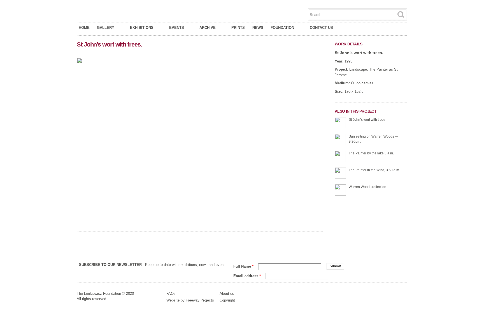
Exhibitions (141, 27)
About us (227, 293)
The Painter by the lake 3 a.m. (371, 153)
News (257, 27)
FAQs (171, 293)
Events (176, 27)
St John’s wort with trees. (359, 52)
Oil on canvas (362, 83)
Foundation (282, 27)
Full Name (243, 266)
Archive (207, 27)
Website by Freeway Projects (190, 300)
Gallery (105, 27)
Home (84, 27)
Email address (247, 276)
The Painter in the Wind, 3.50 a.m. (374, 170)
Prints (238, 27)
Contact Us (321, 27)
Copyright (227, 300)
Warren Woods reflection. (368, 187)
